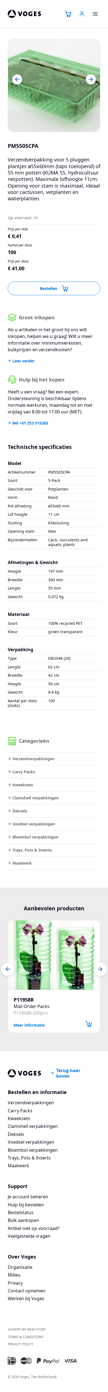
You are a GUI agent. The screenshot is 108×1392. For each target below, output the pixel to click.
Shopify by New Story (27, 1329)
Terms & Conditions (25, 1337)
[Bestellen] (88, 1024)
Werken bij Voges (26, 1298)
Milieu (14, 1275)
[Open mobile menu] (95, 14)
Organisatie (20, 1267)
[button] (17, 79)
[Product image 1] (54, 85)
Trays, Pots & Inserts (32, 850)
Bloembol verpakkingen (35, 837)
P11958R (24, 1000)
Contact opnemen (26, 1291)
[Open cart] (68, 14)
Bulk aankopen (23, 1220)
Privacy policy (20, 1344)
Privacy (15, 1283)
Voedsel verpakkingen (33, 824)
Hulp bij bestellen (26, 1205)
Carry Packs (23, 771)
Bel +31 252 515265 (30, 423)
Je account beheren (28, 1197)
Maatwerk (22, 863)
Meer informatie (29, 1024)
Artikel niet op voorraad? (34, 1228)
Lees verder (23, 361)
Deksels (19, 811)
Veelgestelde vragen (29, 1236)
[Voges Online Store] (24, 14)
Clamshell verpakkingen (35, 797)
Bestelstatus (21, 1212)
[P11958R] (54, 955)
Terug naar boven (68, 1073)
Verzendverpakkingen (33, 758)
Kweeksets (22, 784)
